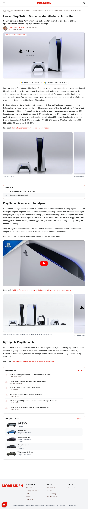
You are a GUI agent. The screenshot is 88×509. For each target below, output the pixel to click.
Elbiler (28, 494)
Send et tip (71, 488)
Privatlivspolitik (52, 497)
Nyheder (29, 488)
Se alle (80, 371)
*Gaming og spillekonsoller (36, 10)
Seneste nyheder (17, 10)
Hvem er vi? (51, 488)
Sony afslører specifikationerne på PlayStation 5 (31, 128)
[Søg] (84, 3)
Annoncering (51, 494)
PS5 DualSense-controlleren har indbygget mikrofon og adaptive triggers (41, 290)
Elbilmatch (29, 500)
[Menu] (4, 3)
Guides (28, 497)
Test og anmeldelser (33, 491)
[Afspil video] (44, 263)
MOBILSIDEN (44, 3)
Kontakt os (51, 491)
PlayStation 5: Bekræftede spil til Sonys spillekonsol (33, 361)
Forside (6, 10)
